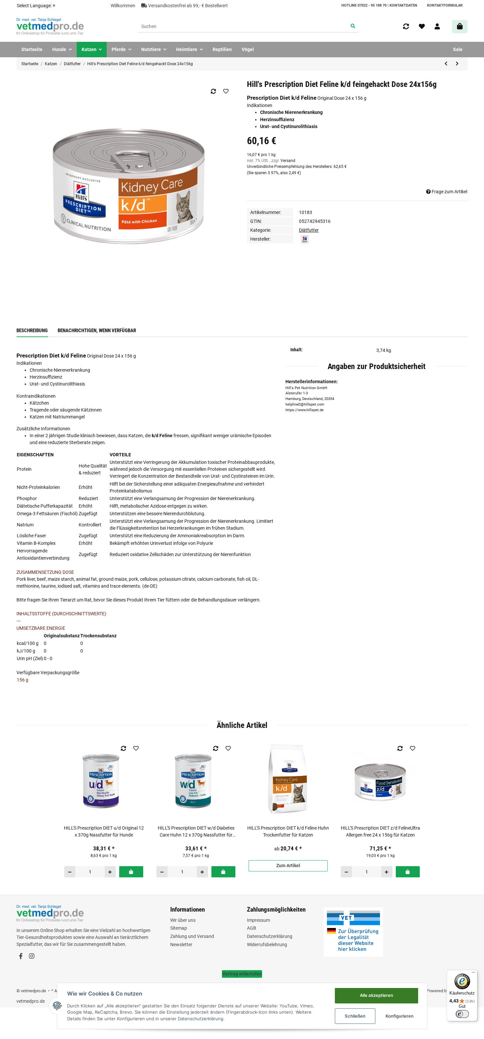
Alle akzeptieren (376, 995)
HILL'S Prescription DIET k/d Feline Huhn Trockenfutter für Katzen (288, 831)
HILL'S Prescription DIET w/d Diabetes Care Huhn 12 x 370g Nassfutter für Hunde (196, 832)
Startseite (31, 49)
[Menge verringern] (70, 871)
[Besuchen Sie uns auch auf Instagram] (31, 956)
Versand (288, 160)
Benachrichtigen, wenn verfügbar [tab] (97, 330)
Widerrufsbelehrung (267, 944)
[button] (437, 26)
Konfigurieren (400, 1016)
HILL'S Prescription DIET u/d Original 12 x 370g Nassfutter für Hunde (104, 831)
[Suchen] (353, 27)
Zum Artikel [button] (288, 865)
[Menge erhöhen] (110, 871)
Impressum (258, 920)
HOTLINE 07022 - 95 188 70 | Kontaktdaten (379, 5)
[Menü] (473, 974)
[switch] (462, 1014)
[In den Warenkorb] (131, 871)
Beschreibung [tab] (32, 330)
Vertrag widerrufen (242, 973)
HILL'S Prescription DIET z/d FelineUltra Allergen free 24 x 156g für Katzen (380, 831)
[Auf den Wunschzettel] (226, 91)
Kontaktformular (445, 5)
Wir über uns (183, 920)
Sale (458, 49)
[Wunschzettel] (422, 26)
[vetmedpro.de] (50, 26)
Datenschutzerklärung (269, 936)
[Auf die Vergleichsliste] (213, 91)
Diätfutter (309, 230)
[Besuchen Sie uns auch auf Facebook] (20, 956)
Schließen (355, 1016)
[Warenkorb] (460, 26)
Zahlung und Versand (192, 936)
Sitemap (178, 928)
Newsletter (181, 944)
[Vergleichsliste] (406, 26)
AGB (251, 928)
